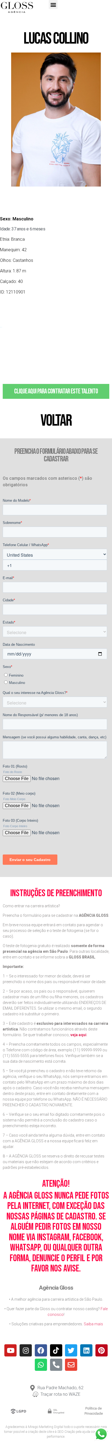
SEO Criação (66, 1432)
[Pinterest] (101, 1350)
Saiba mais (93, 1324)
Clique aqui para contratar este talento (56, 391)
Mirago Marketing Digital (45, 1427)
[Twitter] (71, 1350)
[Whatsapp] (41, 1365)
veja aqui (78, 1035)
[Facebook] (41, 1350)
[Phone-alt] (56, 1365)
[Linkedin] (86, 1350)
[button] (53, 4)
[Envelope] (71, 1365)
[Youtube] (10, 1350)
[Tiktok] (56, 1350)
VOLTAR (56, 420)
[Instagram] (26, 1350)
